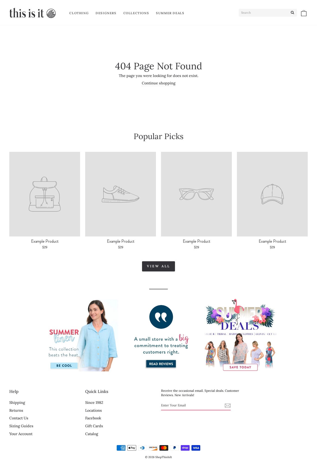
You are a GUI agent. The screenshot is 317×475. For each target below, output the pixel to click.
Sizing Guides (21, 426)
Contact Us (18, 418)
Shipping (17, 402)
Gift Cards (94, 426)
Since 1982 (94, 402)
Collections (136, 13)
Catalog (91, 433)
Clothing (79, 13)
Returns (16, 410)
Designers (106, 13)
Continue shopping (158, 83)
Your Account (20, 433)
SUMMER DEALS (170, 13)
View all (158, 266)
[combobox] (268, 13)
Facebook (93, 418)
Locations (93, 410)
